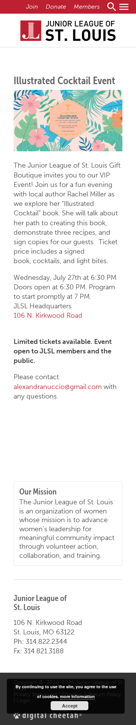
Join (32, 6)
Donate (56, 6)
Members (87, 6)
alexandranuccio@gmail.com (58, 387)
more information (77, 696)
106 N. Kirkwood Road (48, 315)
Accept (69, 705)
